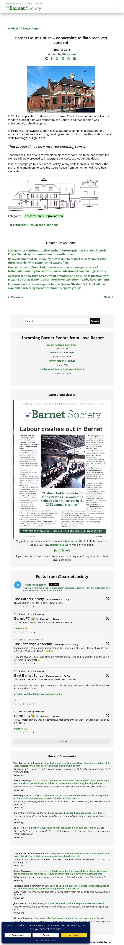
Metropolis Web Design (99, 942)
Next (107, 297)
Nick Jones (69, 54)
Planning (52, 225)
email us (66, 559)
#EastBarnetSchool (24, 694)
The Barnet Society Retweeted (31, 614)
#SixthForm (40, 694)
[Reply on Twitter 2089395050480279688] (16, 606)
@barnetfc (44, 619)
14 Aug (56, 716)
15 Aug (56, 619)
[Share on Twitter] (57, 59)
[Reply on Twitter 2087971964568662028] (16, 704)
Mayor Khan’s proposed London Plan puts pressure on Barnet (72, 812)
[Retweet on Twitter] (15, 614)
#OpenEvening (54, 694)
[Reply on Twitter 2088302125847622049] (16, 732)
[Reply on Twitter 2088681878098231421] (16, 632)
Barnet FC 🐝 (24, 618)
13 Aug (75, 644)
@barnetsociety (53, 599)
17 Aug (66, 599)
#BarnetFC (19, 628)
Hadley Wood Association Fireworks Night (62, 366)
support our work (60, 544)
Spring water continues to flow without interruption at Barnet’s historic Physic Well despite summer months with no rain (57, 252)
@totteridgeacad (61, 644)
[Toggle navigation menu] (119, 6)
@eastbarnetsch (53, 676)
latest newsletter (73, 541)
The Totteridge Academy (33, 644)
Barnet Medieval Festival (62, 358)
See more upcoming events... (62, 344)
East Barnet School (29, 675)
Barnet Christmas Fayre (62, 349)
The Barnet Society (29, 599)
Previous (16, 297)
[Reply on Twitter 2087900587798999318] (16, 663)
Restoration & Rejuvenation (44, 216)
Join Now (62, 550)
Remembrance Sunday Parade (62, 375)
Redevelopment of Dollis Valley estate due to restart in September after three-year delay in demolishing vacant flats (57, 260)
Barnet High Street (30, 225)
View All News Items (24, 28)
